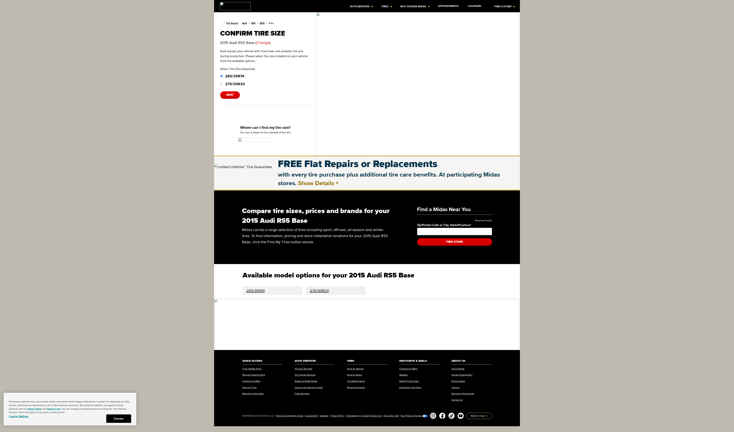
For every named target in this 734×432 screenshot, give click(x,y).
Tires (384, 6)
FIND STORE (454, 241)
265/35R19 (234, 76)
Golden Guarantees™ (462, 375)
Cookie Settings (18, 416)
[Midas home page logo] (234, 5)
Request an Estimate (253, 393)
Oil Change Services (305, 375)
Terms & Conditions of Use (289, 415)
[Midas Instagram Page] (433, 416)
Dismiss (118, 418)
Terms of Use (54, 408)
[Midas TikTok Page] (451, 416)
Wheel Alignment (356, 387)
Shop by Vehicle (355, 368)
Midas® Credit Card (409, 381)
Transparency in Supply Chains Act (364, 415)
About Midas (457, 368)
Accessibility (311, 415)
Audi (244, 23)
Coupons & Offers (251, 381)
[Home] (221, 23)
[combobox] (454, 231)
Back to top (478, 415)
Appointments (448, 6)
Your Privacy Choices (411, 416)
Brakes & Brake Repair (306, 381)
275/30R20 (234, 84)
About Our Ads (391, 415)
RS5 (253, 23)
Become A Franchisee (462, 393)
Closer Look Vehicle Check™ (309, 387)
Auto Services (359, 6)
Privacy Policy (337, 415)
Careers (455, 387)
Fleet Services (302, 393)
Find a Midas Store (251, 368)
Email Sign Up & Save (410, 387)
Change (263, 43)
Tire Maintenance (356, 381)
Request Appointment (253, 375)
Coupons (474, 6)
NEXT (230, 94)
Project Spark (458, 381)
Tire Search (232, 23)
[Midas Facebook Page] (442, 416)
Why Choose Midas (413, 6)
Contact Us (457, 400)
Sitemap (324, 415)
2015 (262, 23)
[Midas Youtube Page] (461, 416)
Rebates (403, 375)
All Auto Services (303, 368)
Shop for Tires (249, 387)
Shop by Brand (354, 375)
